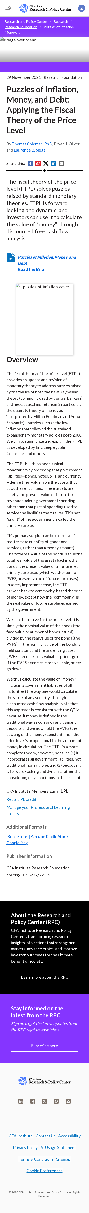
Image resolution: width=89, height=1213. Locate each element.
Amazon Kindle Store (49, 836)
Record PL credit (21, 799)
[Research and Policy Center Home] (45, 8)
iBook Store (17, 836)
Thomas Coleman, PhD (32, 143)
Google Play (17, 842)
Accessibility (69, 1135)
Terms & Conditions (35, 1159)
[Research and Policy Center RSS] (68, 1101)
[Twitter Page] (44, 1101)
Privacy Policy (25, 1147)
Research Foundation (21, 27)
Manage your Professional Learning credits (38, 810)
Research (61, 21)
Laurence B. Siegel (30, 149)
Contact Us (45, 1135)
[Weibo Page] (56, 1101)
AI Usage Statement (58, 1147)
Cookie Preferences (45, 1170)
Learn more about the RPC (44, 976)
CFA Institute (21, 1135)
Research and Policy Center (26, 21)
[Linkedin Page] (20, 1101)
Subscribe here (44, 1045)
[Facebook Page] (32, 1101)
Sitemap (63, 1159)
